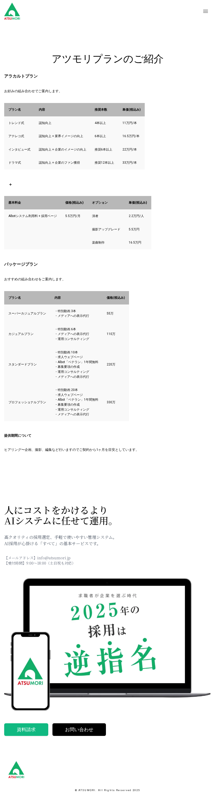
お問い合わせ (79, 729)
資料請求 (26, 729)
